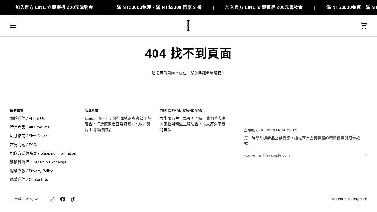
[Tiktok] (73, 199)
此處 (202, 73)
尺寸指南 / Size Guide (29, 136)
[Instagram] (52, 199)
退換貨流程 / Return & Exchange (38, 162)
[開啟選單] (18, 25)
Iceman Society (347, 199)
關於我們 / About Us (27, 118)
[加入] (362, 154)
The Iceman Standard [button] (181, 110)
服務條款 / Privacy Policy (31, 171)
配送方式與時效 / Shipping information (43, 153)
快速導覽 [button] (17, 110)
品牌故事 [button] (92, 110)
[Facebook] (62, 199)
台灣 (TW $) (24, 199)
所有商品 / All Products (29, 127)
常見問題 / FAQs (24, 145)
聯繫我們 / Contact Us (29, 179)
